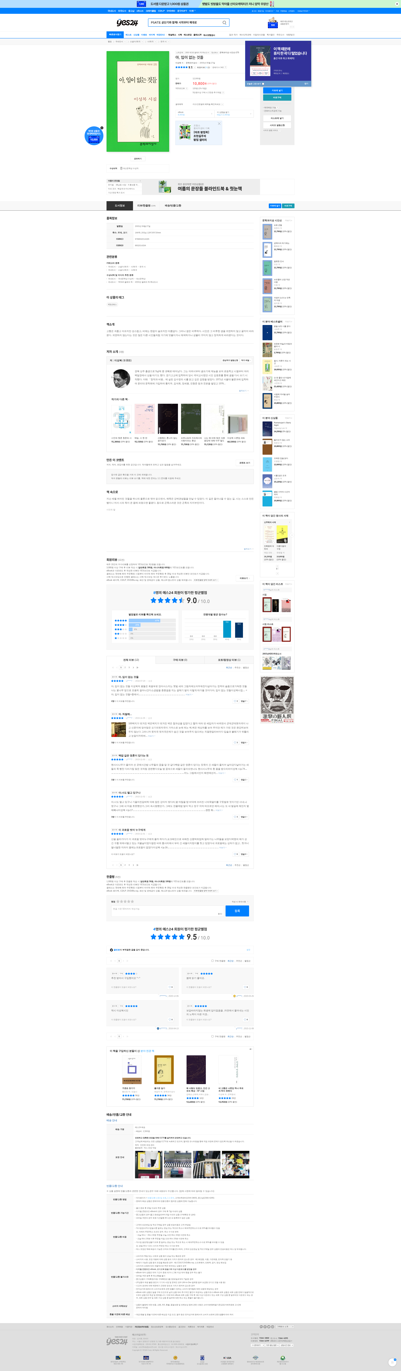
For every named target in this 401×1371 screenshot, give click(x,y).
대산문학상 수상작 (130, 168)
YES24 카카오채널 (261, 1326)
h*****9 (267, 590)
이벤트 (144, 35)
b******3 (163, 1028)
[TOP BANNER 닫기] (397, 4)
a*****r (239, 996)
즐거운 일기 (159, 1088)
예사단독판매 (245, 35)
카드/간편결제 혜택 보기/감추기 (222, 104)
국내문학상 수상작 (126, 279)
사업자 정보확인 (191, 1344)
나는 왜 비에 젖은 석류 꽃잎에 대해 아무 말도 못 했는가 (214, 441)
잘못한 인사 (279, 261)
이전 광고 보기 (290, 27)
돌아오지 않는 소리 (282, 440)
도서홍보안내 (171, 1327)
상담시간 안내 (286, 1345)
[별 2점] (117, 901)
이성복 (178, 63)
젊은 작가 (233, 35)
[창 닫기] (218, 124)
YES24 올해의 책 (125, 282)
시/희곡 (150, 41)
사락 (180, 35)
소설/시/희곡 (135, 41)
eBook (180, 113)
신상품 (136, 35)
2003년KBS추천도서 (272, 654)
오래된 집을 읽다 (281, 458)
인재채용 (119, 1327)
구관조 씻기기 (128, 1088)
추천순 (237, 667)
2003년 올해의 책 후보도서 (146, 282)
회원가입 (261, 11)
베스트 (129, 35)
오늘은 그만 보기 (254, 84)
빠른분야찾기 (115, 34)
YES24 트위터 (268, 1326)
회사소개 (110, 1327)
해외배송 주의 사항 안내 (277, 107)
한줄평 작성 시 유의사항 (247, 901)
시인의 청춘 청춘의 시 (121, 438)
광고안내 (181, 1327)
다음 (277, 573)
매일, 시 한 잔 (141, 438)
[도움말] (186, 88)
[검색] (224, 22)
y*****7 (129, 681)
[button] (292, 535)
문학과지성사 (191, 63)
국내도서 (119, 41)
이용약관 (128, 1327)
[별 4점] (121, 901)
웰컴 (110, 41)
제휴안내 (191, 1327)
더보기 (287, 220)
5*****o (267, 619)
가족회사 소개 (285, 1327)
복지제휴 (200, 1327)
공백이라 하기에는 (281, 243)
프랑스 (199, 133)
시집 (265, 594)
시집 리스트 (268, 624)
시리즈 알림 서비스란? (280, 130)
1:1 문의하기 (258, 1345)
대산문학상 (141, 279)
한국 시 (164, 41)
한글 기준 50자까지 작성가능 (126, 909)
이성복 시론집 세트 (236, 438)
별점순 (246, 667)
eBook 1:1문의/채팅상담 (280, 1341)
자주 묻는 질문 (272, 1345)
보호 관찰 (278, 225)
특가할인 (271, 35)
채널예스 (172, 35)
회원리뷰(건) (203, 67)
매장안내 (160, 35)
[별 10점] (132, 901)
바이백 (152, 35)
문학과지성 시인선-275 (229, 52)
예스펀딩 (188, 35)
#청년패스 (112, 304)
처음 (113, 667)
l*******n (163, 996)
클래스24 (197, 35)
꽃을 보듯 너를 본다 (282, 326)
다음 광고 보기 (293, 27)
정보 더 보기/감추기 (194, 67)
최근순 (229, 667)
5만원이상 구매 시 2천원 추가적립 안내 (223, 92)
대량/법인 (290, 35)
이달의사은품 (259, 35)
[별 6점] (124, 901)
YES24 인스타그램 (272, 1326)
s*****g (267, 649)
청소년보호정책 (157, 1327)
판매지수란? (225, 67)
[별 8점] (128, 901)
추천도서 (280, 35)
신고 (150, 681)
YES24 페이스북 (265, 1326)
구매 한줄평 (219, 961)
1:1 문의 (170, 1198)
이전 (277, 566)
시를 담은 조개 (280, 475)
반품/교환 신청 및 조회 (157, 1198)
